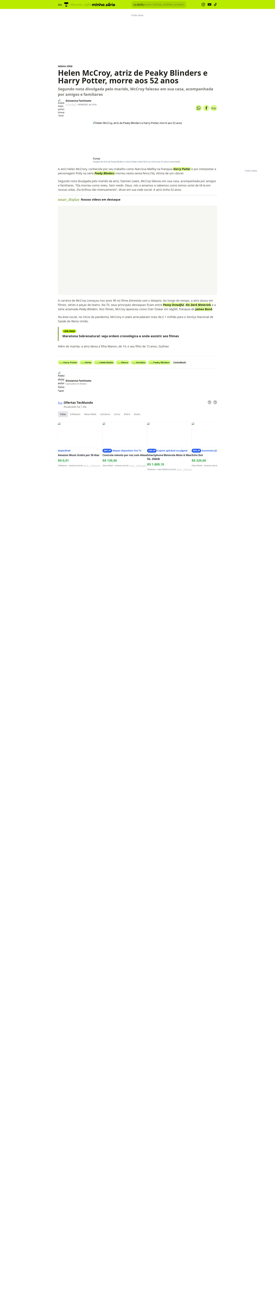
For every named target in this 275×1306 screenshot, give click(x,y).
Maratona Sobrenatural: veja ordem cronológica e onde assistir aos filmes (120, 336)
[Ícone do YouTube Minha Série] (209, 4)
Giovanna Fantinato (78, 100)
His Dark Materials (198, 305)
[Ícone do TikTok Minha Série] (215, 4)
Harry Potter (181, 169)
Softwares (75, 414)
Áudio (137, 414)
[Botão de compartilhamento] (198, 108)
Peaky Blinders (105, 173)
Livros (117, 414)
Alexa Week (90, 414)
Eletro (127, 414)
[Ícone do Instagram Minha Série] (203, 4)
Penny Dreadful (173, 305)
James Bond (203, 309)
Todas (63, 414)
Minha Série (65, 66)
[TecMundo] (66, 4)
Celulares (105, 414)
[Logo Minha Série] (103, 4)
